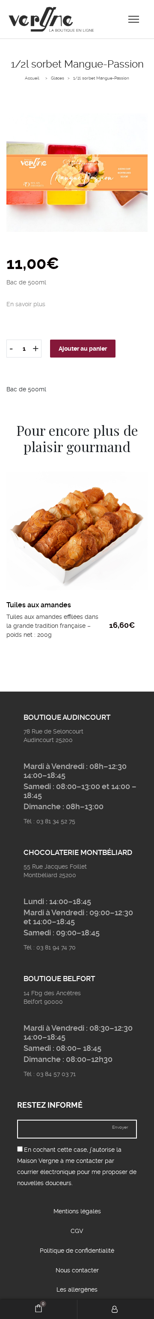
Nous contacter (77, 1270)
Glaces (57, 78)
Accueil (32, 78)
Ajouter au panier (83, 348)
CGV (77, 1230)
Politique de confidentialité (77, 1250)
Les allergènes (77, 1289)
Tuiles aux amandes (38, 605)
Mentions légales (77, 1211)
